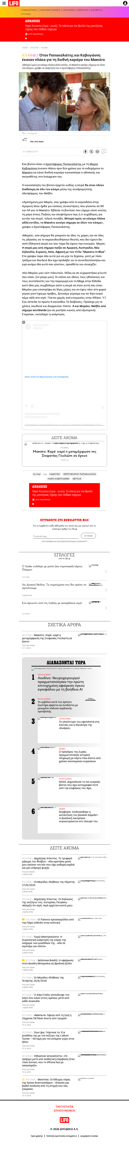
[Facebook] (102, 126)
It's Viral (44, 48)
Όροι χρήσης (37, 1136)
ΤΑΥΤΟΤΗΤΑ (64, 1106)
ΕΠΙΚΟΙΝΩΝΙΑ (64, 1110)
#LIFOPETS (96, 10)
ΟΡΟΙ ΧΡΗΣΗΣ (47, 541)
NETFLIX (77, 478)
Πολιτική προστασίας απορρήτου (61, 1136)
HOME (24, 48)
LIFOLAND (34, 48)
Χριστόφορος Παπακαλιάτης (63, 164)
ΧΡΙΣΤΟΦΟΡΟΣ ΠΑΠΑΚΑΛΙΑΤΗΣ (79, 474)
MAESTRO (55, 474)
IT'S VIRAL (26, 14)
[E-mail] (97, 151)
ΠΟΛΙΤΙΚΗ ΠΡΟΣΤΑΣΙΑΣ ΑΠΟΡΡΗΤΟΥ (72, 541)
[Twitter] (106, 126)
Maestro (27, 172)
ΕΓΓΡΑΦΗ (88, 536)
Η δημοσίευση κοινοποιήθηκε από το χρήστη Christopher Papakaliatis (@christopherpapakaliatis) (73, 424)
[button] (26, 38)
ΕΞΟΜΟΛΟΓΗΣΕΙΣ (29, 10)
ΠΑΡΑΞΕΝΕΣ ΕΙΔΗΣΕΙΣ (50, 10)
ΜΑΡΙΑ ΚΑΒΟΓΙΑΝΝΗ (58, 478)
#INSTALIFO (82, 10)
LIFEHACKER (69, 10)
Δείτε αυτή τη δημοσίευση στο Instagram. (47, 376)
